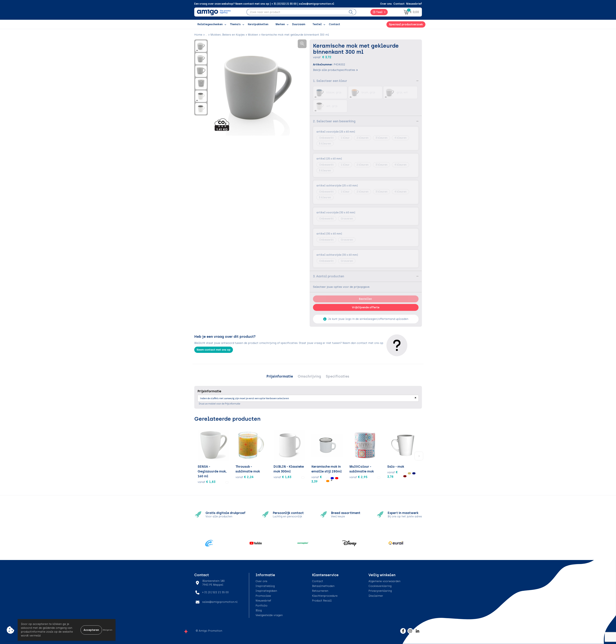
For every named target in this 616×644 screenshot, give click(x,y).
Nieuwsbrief (414, 3)
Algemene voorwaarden (384, 581)
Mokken (253, 34)
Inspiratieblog (265, 586)
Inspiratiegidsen (266, 590)
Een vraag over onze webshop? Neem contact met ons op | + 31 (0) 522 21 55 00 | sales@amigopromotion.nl (264, 3)
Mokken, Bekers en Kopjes (227, 34)
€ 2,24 (244, 477)
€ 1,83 (206, 482)
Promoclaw (263, 595)
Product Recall (322, 600)
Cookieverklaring (379, 586)
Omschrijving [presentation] (309, 376)
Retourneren (320, 590)
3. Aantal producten (328, 276)
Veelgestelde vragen (269, 615)
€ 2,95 (358, 477)
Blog (259, 610)
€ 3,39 (316, 479)
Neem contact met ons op (214, 349)
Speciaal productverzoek (406, 24)
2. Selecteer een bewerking (334, 121)
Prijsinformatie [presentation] (279, 376)
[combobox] (296, 12)
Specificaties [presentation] (337, 376)
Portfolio (261, 605)
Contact (399, 3)
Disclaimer (375, 595)
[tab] (279, 376)
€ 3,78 (392, 474)
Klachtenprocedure (325, 595)
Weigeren (107, 630)
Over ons (386, 3)
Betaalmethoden (323, 586)
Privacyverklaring (380, 590)
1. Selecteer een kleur (330, 81)
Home (198, 34)
